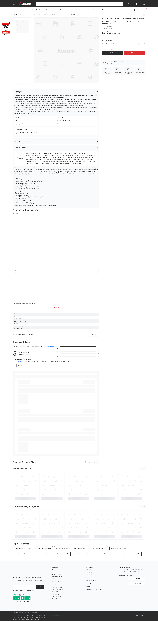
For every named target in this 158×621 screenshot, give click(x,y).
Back (15, 14)
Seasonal (16, 10)
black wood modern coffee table (130, 554)
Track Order (89, 572)
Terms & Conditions (57, 596)
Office (46, 10)
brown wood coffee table (118, 548)
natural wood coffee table (22, 554)
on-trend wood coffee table (43, 548)
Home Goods (36, 10)
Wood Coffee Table (54, 14)
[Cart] (144, 4)
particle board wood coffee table (83, 554)
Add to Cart (134, 53)
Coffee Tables (42, 14)
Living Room (32, 14)
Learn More (50, 346)
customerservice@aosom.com (35, 614)
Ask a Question (92, 334)
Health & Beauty (98, 10)
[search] (120, 4)
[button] (56, 91)
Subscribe (40, 586)
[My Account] (137, 4)
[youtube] (21, 573)
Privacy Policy (30, 590)
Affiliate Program (57, 579)
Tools (109, 10)
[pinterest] (25, 573)
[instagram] (18, 573)
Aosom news (55, 572)
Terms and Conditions (19, 590)
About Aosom (55, 569)
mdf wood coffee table (62, 554)
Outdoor (25, 10)
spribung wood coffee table (22, 548)
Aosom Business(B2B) (58, 574)
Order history (89, 569)
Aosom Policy (55, 592)
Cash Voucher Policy (57, 589)
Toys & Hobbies (76, 10)
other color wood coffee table (42, 554)
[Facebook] (14, 573)
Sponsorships (55, 581)
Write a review (92, 342)
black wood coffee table (81, 548)
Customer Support (57, 587)
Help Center (55, 594)
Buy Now (112, 53)
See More (88, 462)
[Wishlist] (129, 4)
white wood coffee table (63, 548)
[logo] (25, 3)
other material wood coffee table (107, 554)
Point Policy (89, 574)
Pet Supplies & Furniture (59, 10)
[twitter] (29, 573)
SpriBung (60, 117)
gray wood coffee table (99, 548)
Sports (87, 10)
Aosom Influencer (57, 576)
